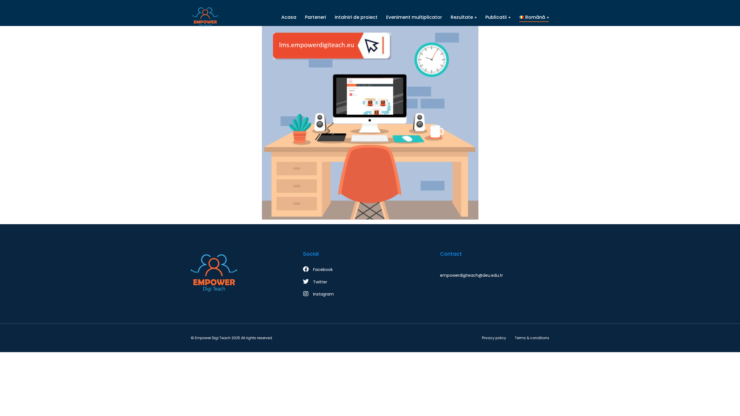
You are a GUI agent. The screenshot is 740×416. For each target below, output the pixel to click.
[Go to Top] (728, 404)
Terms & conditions (532, 337)
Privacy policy (494, 337)
